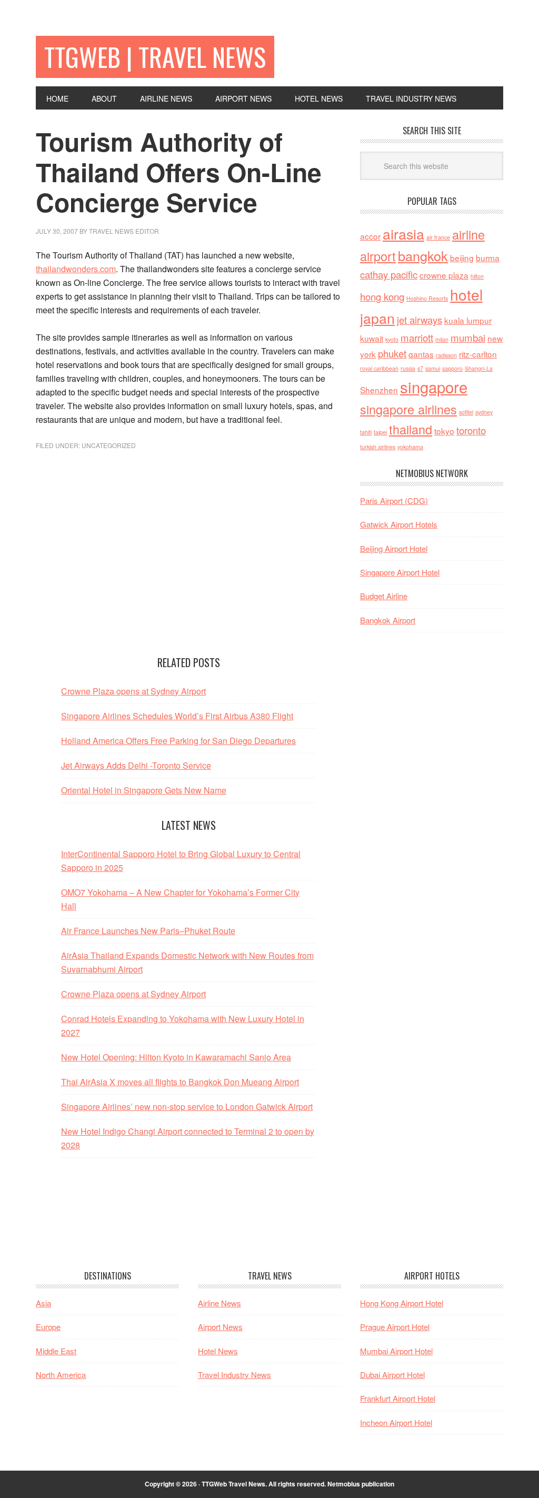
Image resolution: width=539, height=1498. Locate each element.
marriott (417, 337)
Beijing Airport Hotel (393, 548)
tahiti (366, 432)
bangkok (423, 255)
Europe (48, 1326)
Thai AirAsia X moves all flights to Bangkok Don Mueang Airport (180, 1082)
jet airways (419, 319)
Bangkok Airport (387, 620)
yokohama (410, 447)
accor (370, 236)
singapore (433, 386)
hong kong (382, 296)
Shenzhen (379, 389)
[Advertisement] (188, 566)
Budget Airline (383, 595)
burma (488, 257)
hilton (477, 276)
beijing (462, 257)
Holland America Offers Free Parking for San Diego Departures (178, 741)
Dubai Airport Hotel (392, 1374)
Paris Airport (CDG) (394, 500)
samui (432, 368)
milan (441, 339)
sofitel (466, 412)
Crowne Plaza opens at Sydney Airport (133, 691)
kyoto (391, 339)
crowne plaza (444, 275)
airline (468, 234)
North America (61, 1374)
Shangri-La (479, 368)
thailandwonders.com (76, 269)
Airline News (219, 1302)
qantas (421, 354)
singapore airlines (408, 409)
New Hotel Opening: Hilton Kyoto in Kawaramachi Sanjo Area (176, 1057)
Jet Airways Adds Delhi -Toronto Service (136, 765)
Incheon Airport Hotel (396, 1422)
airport (378, 256)
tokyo (444, 430)
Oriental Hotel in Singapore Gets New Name (143, 790)
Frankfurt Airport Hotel (397, 1398)
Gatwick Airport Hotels (398, 524)
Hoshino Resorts (427, 298)
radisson (446, 355)
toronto (471, 430)
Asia (43, 1302)
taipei (380, 432)
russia (408, 368)
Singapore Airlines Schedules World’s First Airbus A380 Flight (177, 716)
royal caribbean (379, 368)
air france (438, 237)
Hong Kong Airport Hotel (401, 1302)
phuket (392, 353)
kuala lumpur (468, 320)
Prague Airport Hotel (395, 1326)
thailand (410, 429)
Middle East (56, 1350)
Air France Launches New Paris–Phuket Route (148, 931)
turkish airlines (377, 447)
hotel (466, 294)
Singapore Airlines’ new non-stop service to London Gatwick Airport (187, 1106)
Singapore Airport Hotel (400, 572)
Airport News (220, 1326)
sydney (484, 412)
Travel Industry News (234, 1374)
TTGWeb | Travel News (155, 56)
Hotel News (218, 1350)
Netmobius (343, 1484)
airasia (403, 233)
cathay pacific (388, 274)
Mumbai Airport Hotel (396, 1350)
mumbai (468, 337)
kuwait (371, 338)
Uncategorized (109, 445)
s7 (420, 368)
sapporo (452, 368)
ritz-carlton (478, 354)
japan (377, 317)
